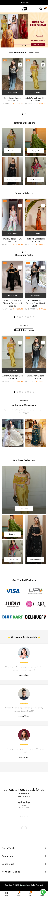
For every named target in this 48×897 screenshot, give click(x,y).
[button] (22, 827)
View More (24, 326)
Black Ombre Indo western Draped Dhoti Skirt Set (35, 303)
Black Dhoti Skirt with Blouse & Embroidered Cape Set (12, 303)
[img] (24, 793)
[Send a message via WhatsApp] (43, 892)
